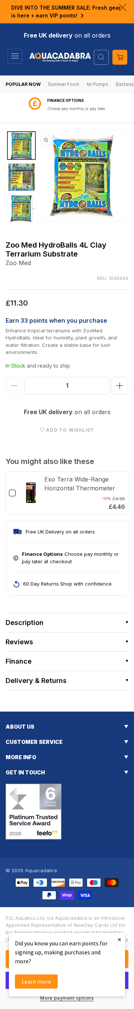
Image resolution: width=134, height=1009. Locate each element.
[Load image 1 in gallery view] (21, 145)
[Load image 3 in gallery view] (21, 209)
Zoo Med (18, 263)
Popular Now (23, 84)
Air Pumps (97, 84)
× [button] (119, 939)
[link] (30, 493)
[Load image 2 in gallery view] (21, 177)
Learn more (36, 981)
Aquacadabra (41, 870)
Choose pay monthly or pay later (76, 108)
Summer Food (63, 84)
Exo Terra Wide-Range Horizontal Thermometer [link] (79, 484)
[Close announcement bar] (123, 7)
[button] (15, 56)
